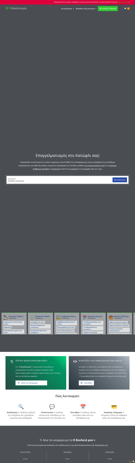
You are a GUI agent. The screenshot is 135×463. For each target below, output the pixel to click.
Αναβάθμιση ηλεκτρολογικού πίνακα (66, 323)
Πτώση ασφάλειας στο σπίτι (66, 327)
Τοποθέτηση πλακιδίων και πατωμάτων (92, 323)
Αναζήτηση (120, 180)
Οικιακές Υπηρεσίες (17, 316)
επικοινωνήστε (117, 2)
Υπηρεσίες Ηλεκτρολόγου (72, 316)
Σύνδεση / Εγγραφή (108, 8)
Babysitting (7, 327)
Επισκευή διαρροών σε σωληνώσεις (37, 326)
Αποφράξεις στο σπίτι (37, 322)
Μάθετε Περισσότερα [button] (86, 9)
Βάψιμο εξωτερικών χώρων (118, 322)
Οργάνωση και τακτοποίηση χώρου (13, 323)
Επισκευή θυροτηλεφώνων (65, 331)
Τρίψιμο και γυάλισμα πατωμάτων (90, 333)
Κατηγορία (12, 179)
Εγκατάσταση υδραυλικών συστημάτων (38, 331)
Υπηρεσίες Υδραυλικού (44, 316)
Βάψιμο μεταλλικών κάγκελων (119, 325)
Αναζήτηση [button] (67, 9)
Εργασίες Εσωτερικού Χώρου (100, 316)
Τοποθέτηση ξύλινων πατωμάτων (90, 328)
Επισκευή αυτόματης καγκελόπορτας (116, 330)
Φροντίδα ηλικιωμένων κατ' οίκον (13, 331)
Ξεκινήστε (88, 383)
